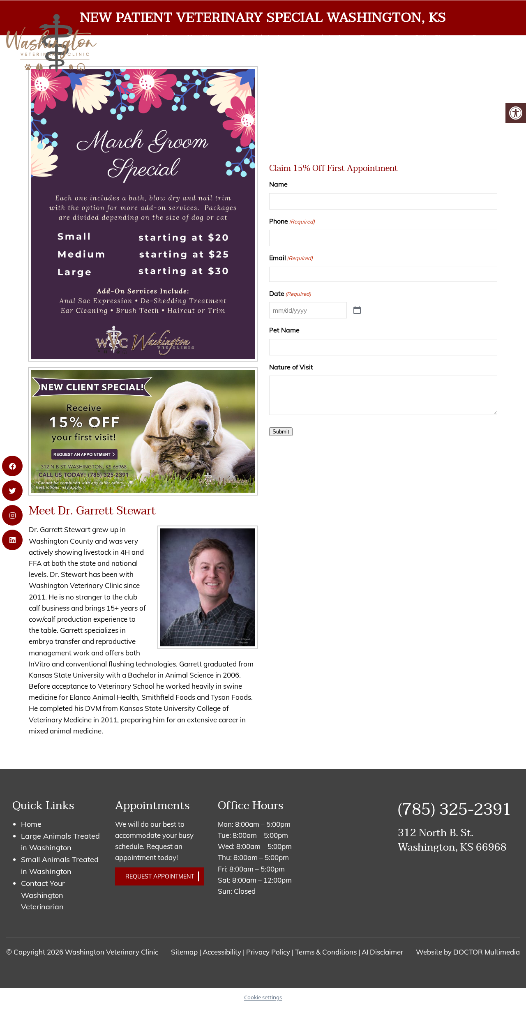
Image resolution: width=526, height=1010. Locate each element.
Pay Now (174, 53)
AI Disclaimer (382, 952)
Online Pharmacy (439, 37)
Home (170, 37)
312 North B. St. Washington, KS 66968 (452, 840)
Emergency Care (383, 37)
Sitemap (184, 952)
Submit (280, 432)
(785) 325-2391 (113, 46)
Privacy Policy (269, 952)
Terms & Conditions (326, 952)
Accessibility (222, 952)
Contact (483, 37)
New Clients (204, 37)
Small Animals (262, 37)
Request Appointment (159, 876)
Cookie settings (263, 997)
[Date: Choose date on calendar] (357, 310)
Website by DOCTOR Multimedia (468, 952)
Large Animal (321, 37)
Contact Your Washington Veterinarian (43, 895)
